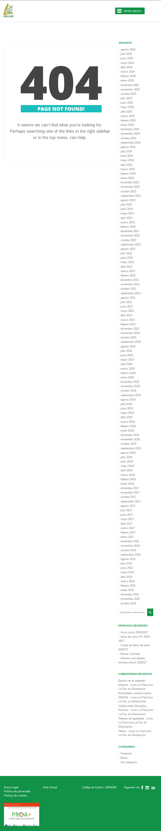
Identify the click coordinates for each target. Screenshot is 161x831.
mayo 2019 (127, 412)
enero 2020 (127, 377)
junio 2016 (127, 567)
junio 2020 (127, 355)
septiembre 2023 (131, 195)
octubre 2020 (128, 337)
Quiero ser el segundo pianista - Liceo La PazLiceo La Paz (135, 684)
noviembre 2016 (130, 545)
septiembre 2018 (131, 448)
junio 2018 (127, 461)
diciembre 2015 (130, 594)
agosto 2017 (128, 505)
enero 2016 (127, 590)
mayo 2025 (127, 107)
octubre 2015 (128, 603)
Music (124, 757)
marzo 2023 (128, 222)
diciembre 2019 (130, 381)
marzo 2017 (128, 528)
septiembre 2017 (131, 501)
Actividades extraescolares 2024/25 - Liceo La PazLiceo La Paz (135, 697)
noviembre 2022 (130, 235)
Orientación (138, 688)
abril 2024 (126, 164)
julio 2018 (126, 457)
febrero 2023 (128, 226)
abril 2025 (126, 111)
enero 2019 (127, 430)
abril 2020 (126, 364)
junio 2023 (127, 209)
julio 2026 (126, 53)
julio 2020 (126, 350)
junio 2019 (127, 408)
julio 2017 (126, 510)
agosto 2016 (128, 559)
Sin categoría (129, 762)
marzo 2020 (128, 368)
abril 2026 (126, 67)
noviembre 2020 (130, 333)
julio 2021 (126, 302)
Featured (126, 753)
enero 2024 (127, 178)
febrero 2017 (128, 532)
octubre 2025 (128, 93)
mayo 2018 (127, 466)
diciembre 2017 (130, 488)
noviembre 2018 (130, 439)
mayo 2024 (127, 160)
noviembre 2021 (130, 284)
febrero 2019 (128, 426)
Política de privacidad (17, 791)
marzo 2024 (128, 169)
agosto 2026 (128, 49)
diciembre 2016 (130, 541)
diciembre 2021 (130, 279)
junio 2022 (127, 257)
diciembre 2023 (130, 182)
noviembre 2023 (130, 186)
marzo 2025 (128, 116)
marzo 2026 (128, 71)
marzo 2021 (128, 319)
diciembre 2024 (130, 129)
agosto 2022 (128, 248)
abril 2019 (126, 417)
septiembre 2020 (131, 341)
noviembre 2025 (130, 89)
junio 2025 (127, 102)
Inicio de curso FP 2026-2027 (134, 638)
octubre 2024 (128, 138)
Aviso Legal (11, 787)
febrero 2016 (128, 585)
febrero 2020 (128, 373)
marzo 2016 (128, 581)
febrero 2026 (128, 76)
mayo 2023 (127, 213)
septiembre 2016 (131, 554)
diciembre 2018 (130, 435)
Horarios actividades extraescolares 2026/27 (132, 660)
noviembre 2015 (130, 598)
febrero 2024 (128, 173)
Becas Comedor (130, 653)
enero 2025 (127, 124)
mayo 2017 (127, 519)
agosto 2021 (128, 297)
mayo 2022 (127, 262)
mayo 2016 (127, 572)
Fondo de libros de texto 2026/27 (134, 647)
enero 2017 (127, 536)
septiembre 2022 (131, 244)
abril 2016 (126, 576)
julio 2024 (126, 151)
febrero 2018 (128, 479)
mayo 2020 (127, 359)
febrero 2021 (128, 324)
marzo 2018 (128, 475)
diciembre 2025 (130, 85)
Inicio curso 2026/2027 (134, 632)
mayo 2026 (127, 62)
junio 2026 (127, 58)
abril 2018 (126, 470)
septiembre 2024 (131, 142)
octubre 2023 (128, 191)
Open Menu (132, 11)
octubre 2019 (128, 390)
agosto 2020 (128, 346)
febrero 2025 (128, 120)
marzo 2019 (128, 421)
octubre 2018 (128, 443)
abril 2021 (126, 315)
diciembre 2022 (130, 231)
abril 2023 (126, 218)
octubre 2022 (128, 240)
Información (139, 701)
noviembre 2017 (130, 492)
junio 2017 (127, 514)
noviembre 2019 (130, 386)
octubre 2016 (128, 550)
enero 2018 (127, 483)
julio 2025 (126, 98)
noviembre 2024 (130, 133)
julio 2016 (126, 563)
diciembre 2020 (130, 328)
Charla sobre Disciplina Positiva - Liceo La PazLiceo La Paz (135, 710)
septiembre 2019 (131, 395)
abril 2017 (126, 523)
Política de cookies (15, 795)
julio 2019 (126, 404)
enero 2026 (127, 80)
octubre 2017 (128, 496)
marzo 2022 (128, 271)
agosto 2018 (128, 452)
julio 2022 (126, 253)
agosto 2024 (128, 147)
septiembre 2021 (131, 293)
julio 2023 (126, 204)
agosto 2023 (128, 200)
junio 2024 (127, 155)
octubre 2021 (128, 288)
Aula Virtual (50, 787)
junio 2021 (127, 306)
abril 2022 (126, 266)
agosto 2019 (128, 399)
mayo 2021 (127, 310)
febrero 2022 (128, 275)
